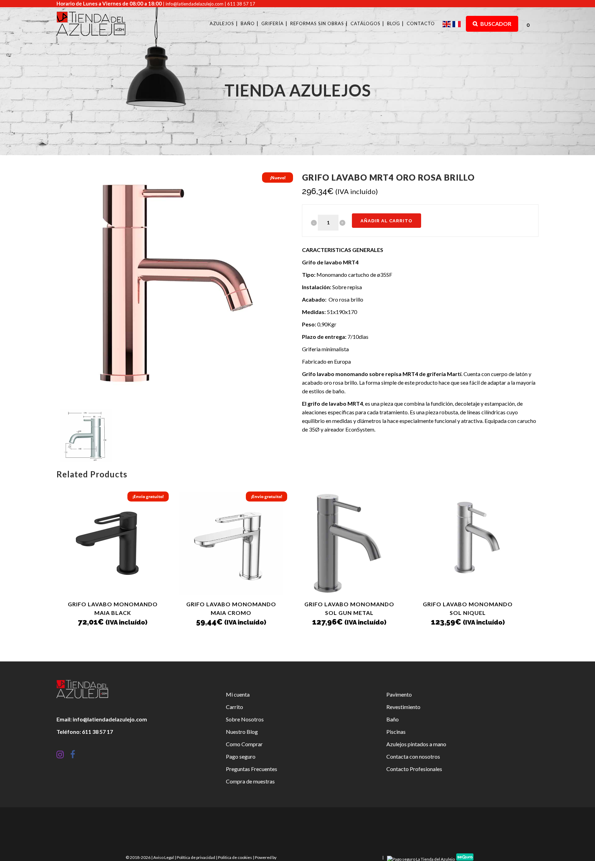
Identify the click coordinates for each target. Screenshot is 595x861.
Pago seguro (240, 756)
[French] (457, 23)
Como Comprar (244, 744)
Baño (392, 719)
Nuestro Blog (242, 731)
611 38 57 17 (241, 4)
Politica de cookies (235, 857)
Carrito (234, 706)
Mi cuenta (238, 694)
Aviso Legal (163, 857)
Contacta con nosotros (413, 756)
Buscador (495, 23)
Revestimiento (403, 706)
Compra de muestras (250, 781)
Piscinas (396, 731)
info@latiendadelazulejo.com (194, 4)
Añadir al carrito (387, 220)
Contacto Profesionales (414, 769)
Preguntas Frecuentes (251, 769)
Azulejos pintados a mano (416, 744)
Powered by (266, 857)
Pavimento (399, 694)
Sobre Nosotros (245, 719)
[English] (447, 23)
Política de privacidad (196, 857)
